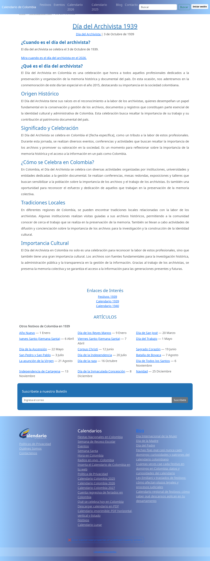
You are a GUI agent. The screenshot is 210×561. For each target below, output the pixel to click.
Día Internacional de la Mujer (156, 436)
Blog (119, 5)
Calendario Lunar (90, 525)
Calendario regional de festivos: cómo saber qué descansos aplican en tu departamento (163, 496)
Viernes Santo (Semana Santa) (99, 339)
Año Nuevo (27, 333)
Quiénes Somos (30, 448)
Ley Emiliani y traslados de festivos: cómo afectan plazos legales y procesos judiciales (161, 482)
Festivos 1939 (107, 297)
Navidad (142, 371)
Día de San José (147, 333)
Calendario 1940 (107, 306)
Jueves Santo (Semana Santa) (39, 339)
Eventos (59, 5)
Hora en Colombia (90, 455)
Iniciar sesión (200, 6)
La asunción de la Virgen (36, 361)
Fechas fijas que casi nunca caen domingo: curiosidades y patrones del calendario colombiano (163, 454)
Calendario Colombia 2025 (96, 478)
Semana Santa (88, 451)
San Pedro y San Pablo (35, 355)
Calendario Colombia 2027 (96, 488)
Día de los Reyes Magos (94, 333)
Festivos (45, 5)
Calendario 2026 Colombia (105, 552)
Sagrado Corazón (148, 349)
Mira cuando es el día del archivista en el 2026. (54, 58)
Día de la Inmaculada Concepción (101, 371)
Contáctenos (28, 453)
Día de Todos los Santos (153, 361)
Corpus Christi (88, 349)
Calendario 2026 (75, 7)
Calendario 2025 (99, 7)
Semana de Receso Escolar (96, 441)
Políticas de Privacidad (35, 444)
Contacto (131, 5)
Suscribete (180, 400)
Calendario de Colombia (19, 7)
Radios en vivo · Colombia (96, 460)
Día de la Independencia (95, 355)
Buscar (184, 7)
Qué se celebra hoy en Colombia (101, 502)
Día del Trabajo (146, 339)
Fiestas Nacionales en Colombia (100, 437)
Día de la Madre (147, 441)
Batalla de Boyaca (148, 355)
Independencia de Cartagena (39, 371)
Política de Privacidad (93, 474)
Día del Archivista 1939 (105, 26)
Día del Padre (145, 445)
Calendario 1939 (107, 301)
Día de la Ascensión (33, 349)
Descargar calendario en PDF (98, 506)
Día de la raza (87, 361)
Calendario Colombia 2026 (96, 483)
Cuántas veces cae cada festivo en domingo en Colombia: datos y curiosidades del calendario (160, 468)
